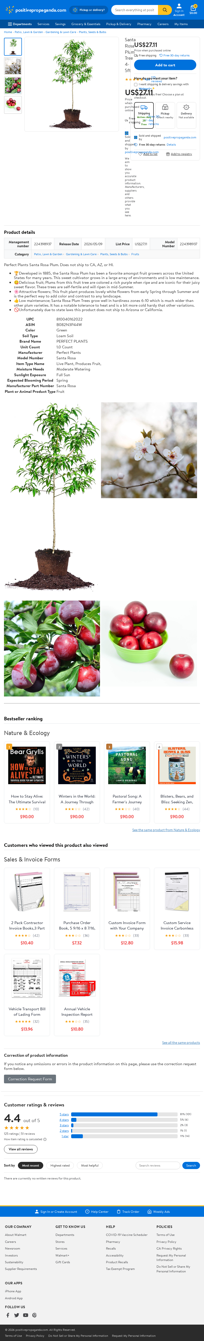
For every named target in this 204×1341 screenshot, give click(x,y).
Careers (162, 24)
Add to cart (165, 65)
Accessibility (115, 1255)
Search (191, 1165)
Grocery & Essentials (85, 24)
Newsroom (12, 1248)
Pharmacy (144, 24)
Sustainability (14, 1262)
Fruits (135, 254)
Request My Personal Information (171, 1257)
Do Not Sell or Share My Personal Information (173, 1268)
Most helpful (90, 1165)
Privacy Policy (166, 1241)
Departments (22, 24)
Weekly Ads (161, 1211)
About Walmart (15, 1234)
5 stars (64, 1114)
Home (8, 32)
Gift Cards (62, 1262)
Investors (11, 1255)
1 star (65, 1136)
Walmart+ (62, 1255)
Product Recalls (117, 1262)
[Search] (165, 10)
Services (43, 24)
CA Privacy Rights (169, 1248)
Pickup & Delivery (118, 24)
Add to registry (181, 154)
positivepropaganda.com (180, 137)
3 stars (64, 1125)
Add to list (150, 154)
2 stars (64, 1131)
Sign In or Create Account (59, 1211)
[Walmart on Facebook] (7, 1315)
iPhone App (13, 1291)
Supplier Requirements (21, 1268)
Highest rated (60, 1165)
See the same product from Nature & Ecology (166, 829)
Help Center (99, 1211)
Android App (14, 1298)
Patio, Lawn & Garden (29, 32)
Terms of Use (165, 1234)
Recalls (111, 1248)
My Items (181, 24)
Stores (59, 1241)
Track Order (130, 1211)
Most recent (30, 1165)
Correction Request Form (30, 1079)
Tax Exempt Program (120, 1268)
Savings (60, 24)
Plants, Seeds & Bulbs (92, 32)
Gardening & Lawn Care (61, 32)
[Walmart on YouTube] (25, 1315)
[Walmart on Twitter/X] (16, 1315)
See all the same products (181, 1042)
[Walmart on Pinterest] (34, 1315)
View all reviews (21, 1149)
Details (171, 144)
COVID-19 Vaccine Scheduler (127, 1234)
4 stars (64, 1120)
